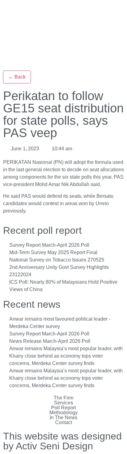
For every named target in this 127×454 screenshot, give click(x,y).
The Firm (63, 397)
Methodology (63, 412)
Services (63, 402)
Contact (63, 422)
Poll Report (63, 407)
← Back (17, 76)
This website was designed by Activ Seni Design (62, 441)
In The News (63, 417)
